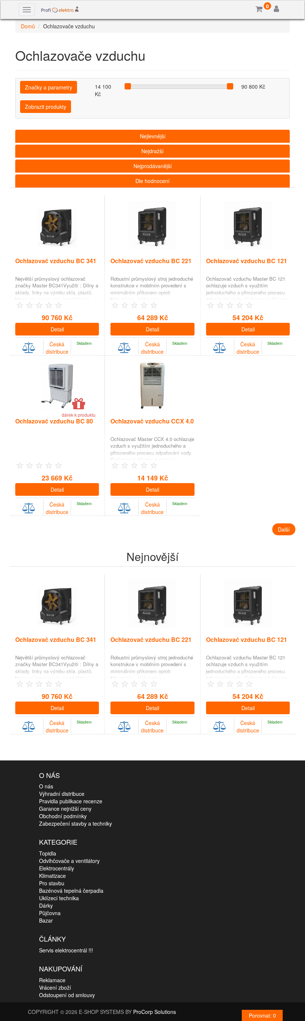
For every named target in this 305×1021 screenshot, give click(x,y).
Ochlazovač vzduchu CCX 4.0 (152, 421)
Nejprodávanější (153, 166)
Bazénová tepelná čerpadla (71, 890)
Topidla (47, 853)
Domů (28, 26)
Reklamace (52, 980)
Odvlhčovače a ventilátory (69, 860)
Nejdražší (152, 151)
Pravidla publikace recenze (70, 801)
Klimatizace (52, 875)
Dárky (46, 905)
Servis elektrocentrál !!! (66, 950)
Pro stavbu (51, 883)
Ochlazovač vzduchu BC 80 (54, 421)
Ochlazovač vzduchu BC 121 (246, 260)
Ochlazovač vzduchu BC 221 (151, 260)
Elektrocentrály (56, 868)
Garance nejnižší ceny (65, 808)
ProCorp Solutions (154, 1011)
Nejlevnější (153, 136)
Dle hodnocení (152, 181)
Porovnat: (262, 1015)
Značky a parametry (48, 87)
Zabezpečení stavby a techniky (75, 823)
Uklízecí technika (59, 898)
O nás (46, 786)
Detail (57, 329)
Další (284, 529)
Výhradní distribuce (61, 793)
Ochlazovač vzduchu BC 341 (55, 260)
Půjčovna (50, 913)
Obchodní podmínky (63, 816)
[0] (259, 9)
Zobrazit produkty (45, 106)
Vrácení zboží (55, 987)
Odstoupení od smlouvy (67, 995)
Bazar (46, 920)
